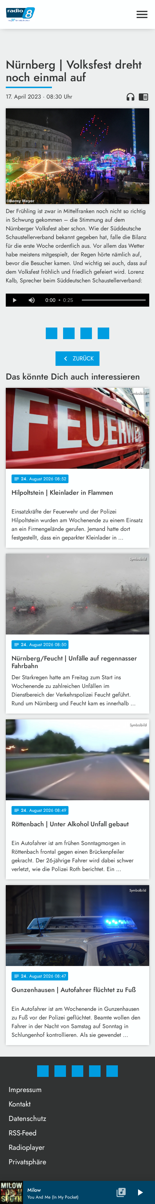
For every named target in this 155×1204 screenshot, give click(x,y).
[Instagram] (60, 1071)
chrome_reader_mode (143, 97)
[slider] (114, 300)
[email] (112, 1071)
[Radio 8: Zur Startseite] (69, 14)
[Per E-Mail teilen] (103, 333)
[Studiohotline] (95, 1071)
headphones (130, 97)
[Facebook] (43, 1071)
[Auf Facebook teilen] (51, 333)
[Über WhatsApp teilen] (86, 333)
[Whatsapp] (77, 1071)
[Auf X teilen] (69, 333)
